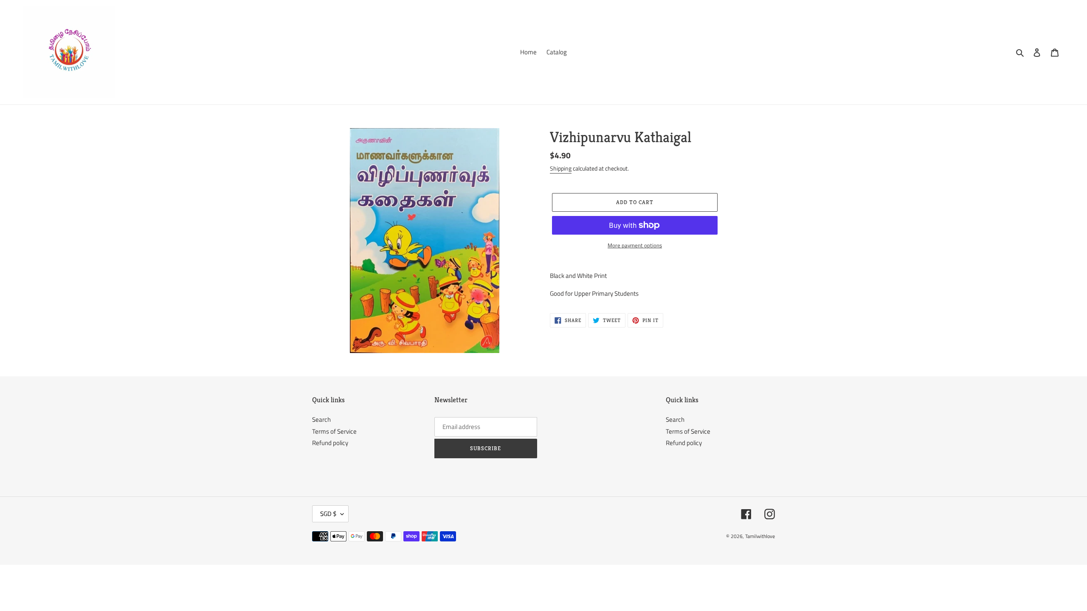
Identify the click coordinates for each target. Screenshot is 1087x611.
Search (321, 419)
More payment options (635, 245)
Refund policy (330, 443)
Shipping (561, 168)
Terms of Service (334, 431)
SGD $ (328, 514)
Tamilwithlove (760, 536)
